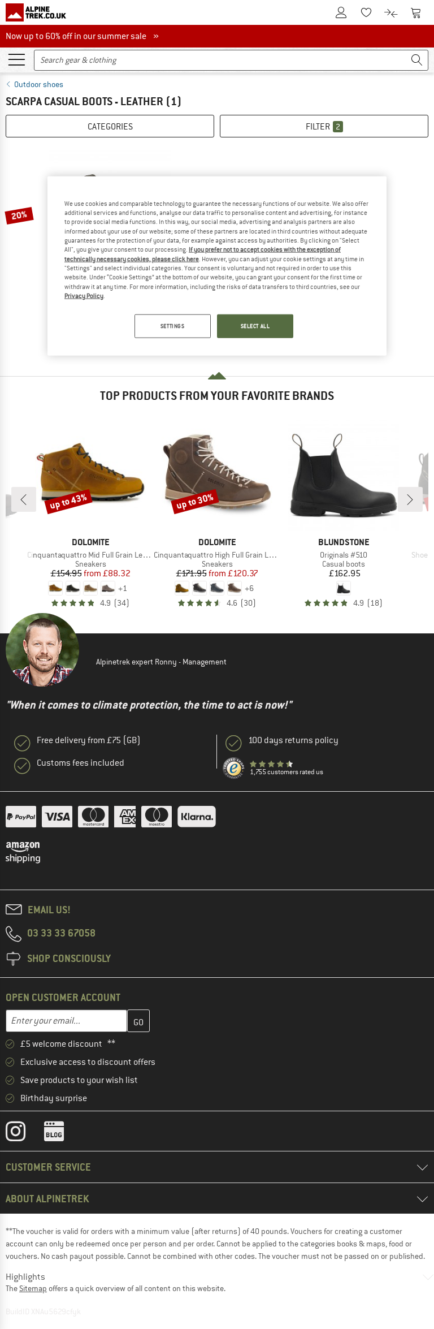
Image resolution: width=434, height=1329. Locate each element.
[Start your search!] (417, 60)
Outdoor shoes (38, 84)
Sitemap (33, 1288)
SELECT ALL (255, 326)
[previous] (23, 499)
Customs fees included (80, 763)
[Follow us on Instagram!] (24, 1133)
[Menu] (16, 59)
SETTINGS (172, 326)
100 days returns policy (293, 740)
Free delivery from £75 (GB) (89, 740)
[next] (410, 499)
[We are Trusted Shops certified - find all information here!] (234, 768)
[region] (217, 266)
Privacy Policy (83, 296)
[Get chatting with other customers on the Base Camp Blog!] (62, 1133)
